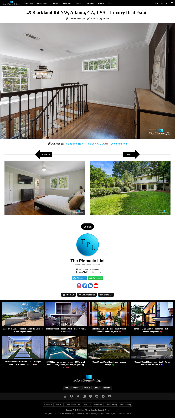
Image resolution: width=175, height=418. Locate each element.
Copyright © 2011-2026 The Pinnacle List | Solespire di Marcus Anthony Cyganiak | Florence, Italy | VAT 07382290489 (87, 413)
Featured (78, 3)
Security (94, 410)
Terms (107, 410)
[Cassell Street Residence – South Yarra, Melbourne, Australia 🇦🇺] (152, 358)
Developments (43, 3)
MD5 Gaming (111, 404)
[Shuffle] (161, 3)
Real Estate (28, 3)
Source (94, 18)
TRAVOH (87, 404)
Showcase (66, 3)
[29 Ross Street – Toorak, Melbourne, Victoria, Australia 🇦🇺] (66, 325)
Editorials (90, 3)
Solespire (48, 404)
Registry (111, 3)
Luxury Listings (88, 294)
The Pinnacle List (77, 18)
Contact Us (107, 294)
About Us (70, 294)
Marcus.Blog (125, 404)
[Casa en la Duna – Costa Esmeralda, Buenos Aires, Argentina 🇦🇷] (23, 325)
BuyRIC (58, 404)
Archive (87, 387)
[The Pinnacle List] (87, 378)
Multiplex (80, 410)
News (55, 3)
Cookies (69, 410)
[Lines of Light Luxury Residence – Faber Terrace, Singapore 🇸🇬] (152, 325)
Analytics (76, 387)
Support (101, 410)
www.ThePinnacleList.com (90, 272)
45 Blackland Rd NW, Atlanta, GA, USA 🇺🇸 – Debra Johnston (95, 143)
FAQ (74, 410)
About (67, 387)
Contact (97, 387)
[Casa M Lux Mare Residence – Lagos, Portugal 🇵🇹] (109, 358)
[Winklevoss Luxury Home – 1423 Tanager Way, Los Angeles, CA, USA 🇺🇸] (23, 358)
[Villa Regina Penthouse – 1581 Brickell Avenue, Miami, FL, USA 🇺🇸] (109, 325)
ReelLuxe (98, 404)
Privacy (87, 410)
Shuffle (106, 18)
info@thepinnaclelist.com (89, 269)
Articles (100, 3)
